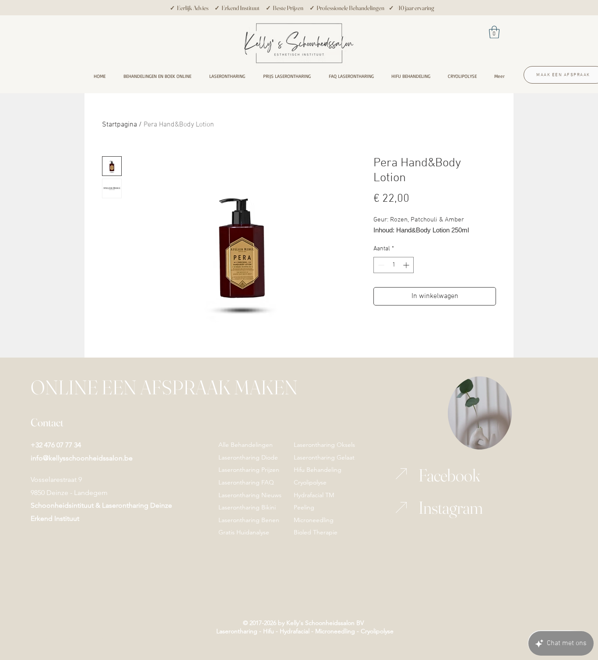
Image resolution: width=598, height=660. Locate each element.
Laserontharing (237, 631)
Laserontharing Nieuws (249, 495)
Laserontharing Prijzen (248, 470)
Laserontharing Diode (248, 457)
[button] (494, 32)
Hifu (267, 631)
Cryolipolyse (377, 631)
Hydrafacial (295, 631)
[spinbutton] (393, 265)
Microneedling (335, 631)
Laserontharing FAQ (246, 482)
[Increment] (406, 265)
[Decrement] (380, 265)
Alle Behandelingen (245, 445)
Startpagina (119, 124)
